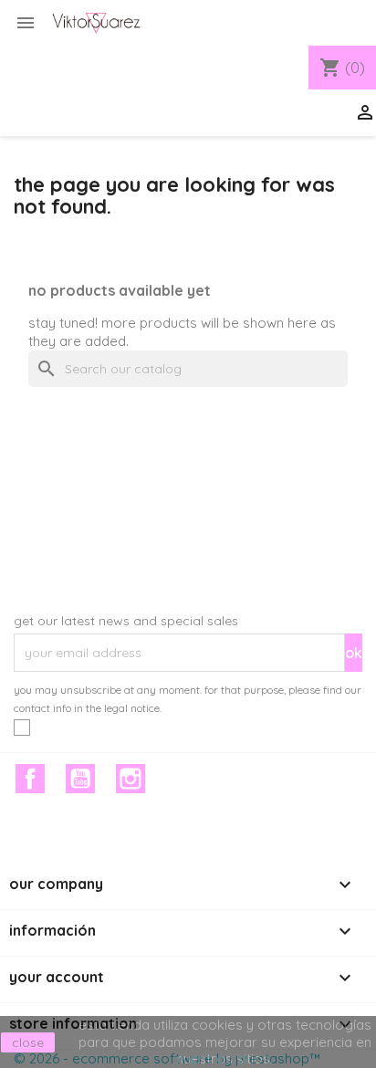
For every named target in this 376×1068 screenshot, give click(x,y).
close (28, 1042)
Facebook (30, 778)
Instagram (130, 778)
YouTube (80, 778)
